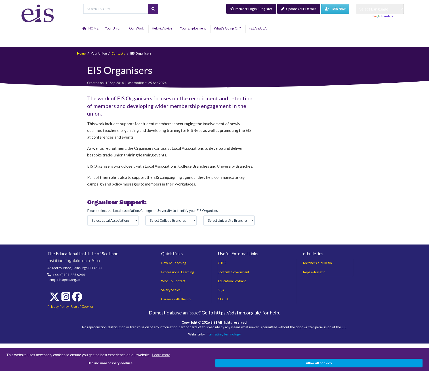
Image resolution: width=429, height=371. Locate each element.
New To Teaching (173, 263)
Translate (387, 16)
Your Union (114, 28)
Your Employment (193, 28)
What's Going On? (228, 28)
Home (81, 53)
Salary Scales (171, 290)
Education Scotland (232, 281)
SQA (221, 290)
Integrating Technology (223, 334)
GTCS (222, 263)
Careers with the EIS (176, 299)
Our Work (137, 28)
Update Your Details (301, 9)
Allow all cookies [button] (319, 363)
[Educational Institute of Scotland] (37, 13)
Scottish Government (233, 272)
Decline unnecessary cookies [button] (110, 363)
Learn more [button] (161, 355)
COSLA (223, 299)
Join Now (337, 9)
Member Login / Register (253, 9)
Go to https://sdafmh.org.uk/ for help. (241, 312)
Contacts (118, 53)
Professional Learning (177, 272)
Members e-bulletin (317, 263)
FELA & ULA (258, 28)
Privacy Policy (58, 306)
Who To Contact (173, 281)
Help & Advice (163, 28)
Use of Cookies (82, 306)
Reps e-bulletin (314, 272)
